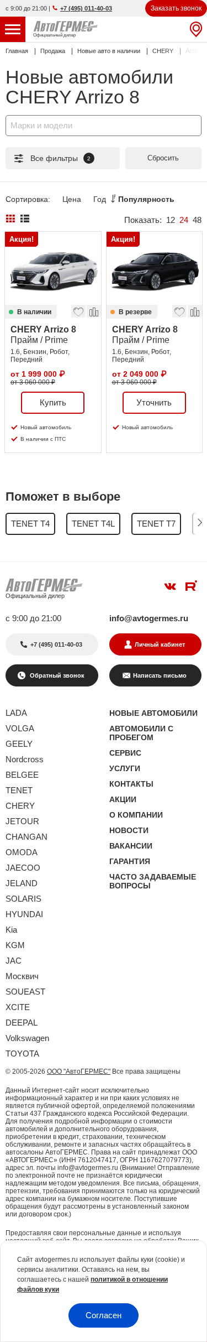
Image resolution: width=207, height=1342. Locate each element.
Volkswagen (27, 1038)
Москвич (22, 976)
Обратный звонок (56, 675)
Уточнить (154, 402)
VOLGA (20, 728)
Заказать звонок (176, 8)
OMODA (22, 852)
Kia (11, 929)
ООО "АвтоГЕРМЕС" (78, 1071)
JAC (14, 960)
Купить (53, 402)
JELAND (22, 883)
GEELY (19, 743)
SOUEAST (25, 991)
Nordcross (25, 759)
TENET (19, 790)
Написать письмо (160, 675)
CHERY (20, 805)
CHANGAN (26, 836)
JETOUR (22, 821)
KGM (15, 945)
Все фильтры (60, 158)
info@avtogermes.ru (148, 618)
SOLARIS (23, 898)
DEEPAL (22, 1022)
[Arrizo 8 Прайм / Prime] (52, 268)
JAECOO (23, 867)
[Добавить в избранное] (78, 309)
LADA (16, 712)
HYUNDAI (24, 914)
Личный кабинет (160, 644)
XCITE (18, 1007)
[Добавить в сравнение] (93, 309)
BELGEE (22, 774)
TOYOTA (22, 1053)
